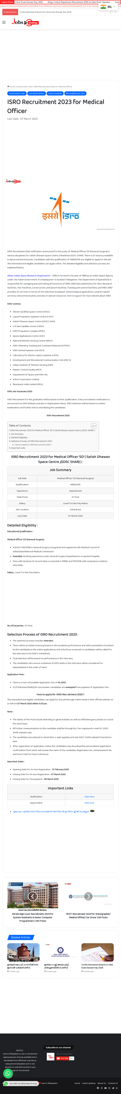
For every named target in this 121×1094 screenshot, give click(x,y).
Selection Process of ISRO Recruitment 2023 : (32, 441)
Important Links (18, 447)
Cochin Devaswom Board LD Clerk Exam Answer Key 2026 (97, 966)
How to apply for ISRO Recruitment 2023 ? (33, 444)
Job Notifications (36, 93)
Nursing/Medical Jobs (75, 93)
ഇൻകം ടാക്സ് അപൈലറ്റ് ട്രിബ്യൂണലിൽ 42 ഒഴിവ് (56, 966)
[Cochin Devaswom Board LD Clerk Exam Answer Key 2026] (97, 952)
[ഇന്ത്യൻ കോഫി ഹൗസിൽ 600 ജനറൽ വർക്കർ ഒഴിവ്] (23, 952)
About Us (102, 1083)
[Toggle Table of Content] (92, 426)
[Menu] (4, 23)
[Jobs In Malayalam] (25, 22)
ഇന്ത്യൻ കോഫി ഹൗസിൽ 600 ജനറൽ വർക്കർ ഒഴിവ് (22, 966)
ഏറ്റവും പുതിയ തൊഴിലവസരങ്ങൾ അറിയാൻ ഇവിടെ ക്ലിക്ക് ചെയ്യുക (51, 811)
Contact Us (113, 1083)
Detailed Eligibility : (19, 437)
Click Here (89, 796)
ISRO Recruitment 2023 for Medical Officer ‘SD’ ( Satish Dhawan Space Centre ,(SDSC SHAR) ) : (53, 430)
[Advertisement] (60, 54)
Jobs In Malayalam (49, 1083)
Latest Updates (55, 93)
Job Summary (17, 434)
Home (12, 86)
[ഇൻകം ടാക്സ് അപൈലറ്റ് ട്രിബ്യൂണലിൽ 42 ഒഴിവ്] (60, 952)
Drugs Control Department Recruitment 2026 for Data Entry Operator (54, 2)
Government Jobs (24, 86)
